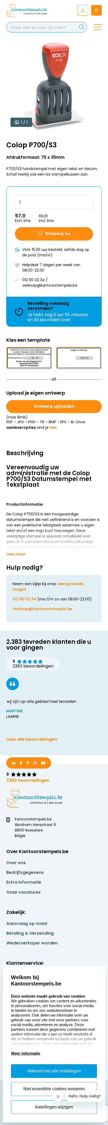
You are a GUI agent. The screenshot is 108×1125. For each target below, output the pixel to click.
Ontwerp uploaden (54, 406)
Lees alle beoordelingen (31, 739)
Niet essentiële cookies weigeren (54, 1089)
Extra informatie (23, 882)
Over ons (16, 862)
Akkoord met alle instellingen (54, 1071)
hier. (54, 427)
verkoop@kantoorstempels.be (42, 608)
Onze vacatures (23, 892)
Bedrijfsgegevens (25, 872)
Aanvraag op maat (26, 923)
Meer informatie (25, 1053)
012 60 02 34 (24, 599)
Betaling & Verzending (30, 933)
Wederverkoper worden (32, 942)
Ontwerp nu (57, 234)
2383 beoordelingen (27, 780)
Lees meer (16, 554)
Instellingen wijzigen (54, 1107)
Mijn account (83, 10)
